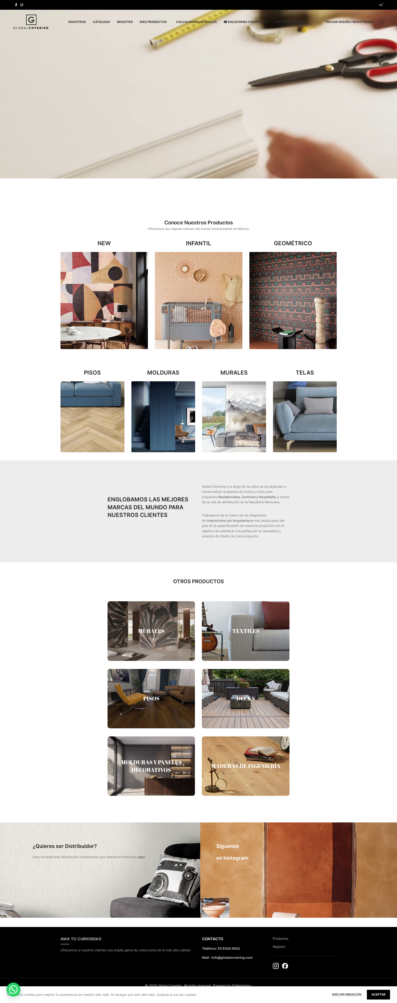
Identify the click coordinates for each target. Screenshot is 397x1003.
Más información (347, 994)
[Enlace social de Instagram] (22, 5)
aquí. (142, 857)
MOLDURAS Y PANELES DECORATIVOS (151, 766)
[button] (13, 990)
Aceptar (378, 994)
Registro (279, 947)
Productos (280, 938)
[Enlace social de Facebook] (16, 5)
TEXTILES (245, 631)
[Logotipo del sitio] (30, 21)
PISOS (151, 698)
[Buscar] (381, 21)
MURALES (151, 631)
